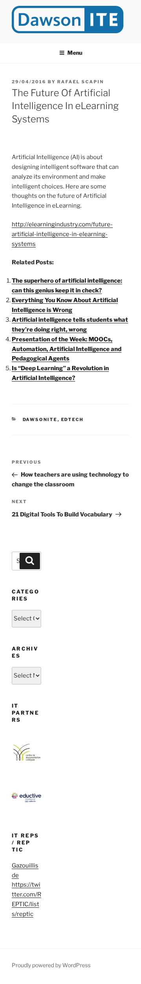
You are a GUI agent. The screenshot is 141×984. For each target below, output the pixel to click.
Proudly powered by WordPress (51, 965)
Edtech (72, 419)
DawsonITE (40, 419)
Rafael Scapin (80, 81)
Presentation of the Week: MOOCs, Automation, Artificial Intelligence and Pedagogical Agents (66, 349)
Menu (74, 52)
